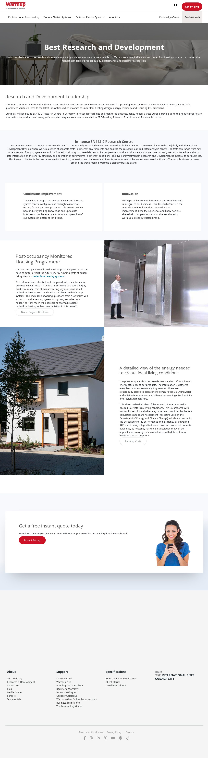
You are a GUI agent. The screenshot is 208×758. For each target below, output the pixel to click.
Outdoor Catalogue (66, 695)
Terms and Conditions (91, 732)
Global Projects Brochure (34, 312)
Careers (11, 695)
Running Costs (133, 441)
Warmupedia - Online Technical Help (76, 699)
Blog (9, 688)
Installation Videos (116, 685)
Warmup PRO (63, 682)
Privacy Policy (114, 732)
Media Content (15, 692)
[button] (175, 5)
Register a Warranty (67, 688)
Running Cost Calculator (69, 685)
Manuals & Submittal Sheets (121, 678)
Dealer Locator (64, 678)
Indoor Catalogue (66, 692)
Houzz (158, 671)
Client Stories (113, 682)
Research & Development (21, 682)
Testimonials (14, 699)
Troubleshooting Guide (69, 706)
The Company (14, 678)
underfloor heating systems (48, 276)
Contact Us (13, 685)
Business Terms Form (68, 702)
